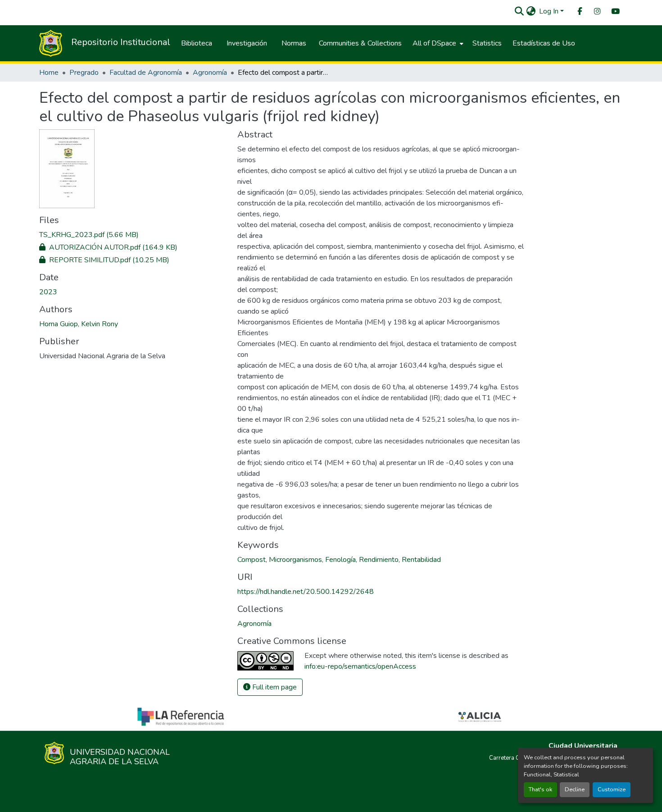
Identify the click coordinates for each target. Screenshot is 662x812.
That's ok (540, 789)
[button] (519, 11)
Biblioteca (196, 43)
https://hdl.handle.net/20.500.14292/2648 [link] (305, 592)
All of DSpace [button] (434, 43)
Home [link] (49, 73)
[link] (133, 234)
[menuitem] (579, 11)
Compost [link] (251, 560)
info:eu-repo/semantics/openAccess (360, 666)
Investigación (247, 43)
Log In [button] (549, 11)
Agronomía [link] (210, 73)
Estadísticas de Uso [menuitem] (543, 43)
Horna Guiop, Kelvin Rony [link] (78, 324)
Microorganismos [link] (295, 560)
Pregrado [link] (84, 73)
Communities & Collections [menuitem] (360, 43)
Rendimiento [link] (379, 560)
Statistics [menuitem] (487, 43)
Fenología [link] (340, 560)
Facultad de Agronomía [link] (145, 73)
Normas (293, 43)
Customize (612, 789)
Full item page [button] (273, 687)
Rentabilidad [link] (421, 560)
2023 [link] (48, 292)
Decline (575, 789)
